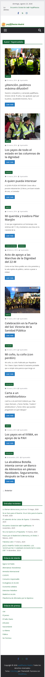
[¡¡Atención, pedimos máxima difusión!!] (22, 61)
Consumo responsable (11, 579)
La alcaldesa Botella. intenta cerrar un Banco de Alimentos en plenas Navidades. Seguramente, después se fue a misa (22, 469)
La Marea (6, 630)
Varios (8, 76)
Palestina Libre (8, 542)
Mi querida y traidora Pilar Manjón (22, 217)
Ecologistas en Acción (11, 583)
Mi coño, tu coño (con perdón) (19, 356)
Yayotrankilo (24, 80)
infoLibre (6, 623)
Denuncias (9, 384)
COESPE (6, 575)
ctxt (4, 611)
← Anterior (7, 490)
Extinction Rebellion (10, 590)
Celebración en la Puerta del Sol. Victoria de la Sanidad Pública (21, 326)
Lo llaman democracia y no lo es (15, 509)
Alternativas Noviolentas (12, 568)
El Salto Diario (8, 619)
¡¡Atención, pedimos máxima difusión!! (18, 86)
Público (5, 634)
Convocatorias (11, 246)
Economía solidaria (10, 587)
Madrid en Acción (9, 594)
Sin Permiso (7, 638)
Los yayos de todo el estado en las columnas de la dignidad (22, 153)
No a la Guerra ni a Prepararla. (14, 532)
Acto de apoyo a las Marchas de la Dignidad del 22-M (20, 258)
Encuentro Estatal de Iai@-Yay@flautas (24, 7)
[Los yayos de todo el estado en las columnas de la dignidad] (22, 126)
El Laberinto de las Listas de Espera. (16, 519)
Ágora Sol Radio (9, 564)
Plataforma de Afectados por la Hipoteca (18, 598)
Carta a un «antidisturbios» (15, 394)
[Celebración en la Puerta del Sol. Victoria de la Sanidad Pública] (22, 300)
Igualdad (9, 346)
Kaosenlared (7, 627)
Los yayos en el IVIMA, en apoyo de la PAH (21, 436)
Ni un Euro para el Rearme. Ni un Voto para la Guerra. (22, 513)
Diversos (9, 172)
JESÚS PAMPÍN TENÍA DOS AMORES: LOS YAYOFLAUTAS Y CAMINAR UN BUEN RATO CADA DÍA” (21, 548)
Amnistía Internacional (11, 571)
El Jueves (6, 615)
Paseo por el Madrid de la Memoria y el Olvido (20, 535)
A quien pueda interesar (21, 181)
